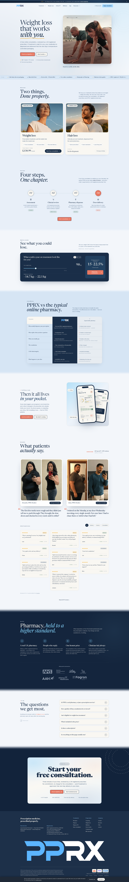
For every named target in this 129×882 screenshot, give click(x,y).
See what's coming (41, 417)
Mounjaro (75, 820)
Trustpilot (38, 593)
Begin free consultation (94, 272)
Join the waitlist (26, 417)
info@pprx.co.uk (40, 714)
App (70, 5)
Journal (99, 827)
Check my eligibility (27, 54)
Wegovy (75, 822)
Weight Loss (51, 5)
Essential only (92, 879)
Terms (87, 875)
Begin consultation (108, 5)
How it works (88, 827)
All (86, 525)
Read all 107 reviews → (64, 599)
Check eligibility (56, 791)
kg (74, 257)
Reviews (100, 822)
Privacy (90, 875)
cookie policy (38, 880)
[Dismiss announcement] (126, 1)
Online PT (58, 5)
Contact (100, 820)
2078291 (41, 827)
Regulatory (106, 875)
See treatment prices (71, 791)
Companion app (89, 829)
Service (98, 525)
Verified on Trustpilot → (99, 452)
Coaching (88, 820)
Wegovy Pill (75, 825)
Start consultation (63, 219)
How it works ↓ (42, 54)
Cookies (95, 875)
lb (77, 257)
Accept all (101, 879)
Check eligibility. (84, 1)
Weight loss (88, 822)
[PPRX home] (20, 6)
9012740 (61, 827)
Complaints (100, 875)
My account (98, 5)
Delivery (92, 525)
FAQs (99, 825)
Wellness (65, 5)
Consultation (105, 525)
